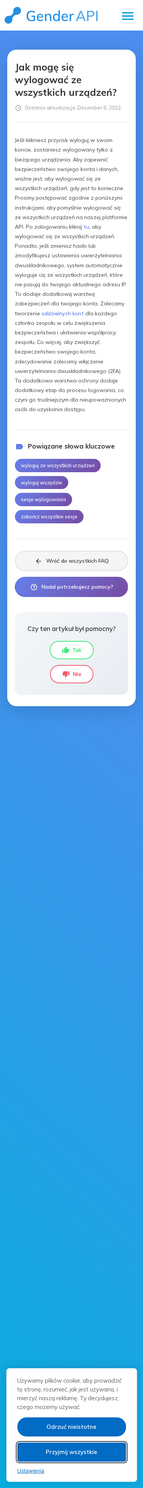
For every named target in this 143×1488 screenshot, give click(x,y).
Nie (71, 674)
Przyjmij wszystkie (71, 1452)
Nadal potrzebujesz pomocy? (71, 587)
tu (86, 226)
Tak (72, 650)
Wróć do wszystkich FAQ (72, 561)
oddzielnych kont (63, 313)
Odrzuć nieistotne (71, 1426)
